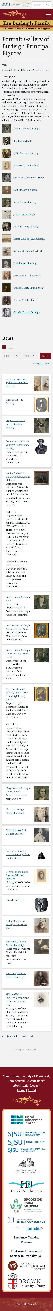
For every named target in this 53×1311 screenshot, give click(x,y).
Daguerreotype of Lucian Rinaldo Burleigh (15, 424)
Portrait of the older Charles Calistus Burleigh (17, 875)
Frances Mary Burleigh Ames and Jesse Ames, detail (18, 654)
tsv (26, 1036)
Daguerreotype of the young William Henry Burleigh (17, 445)
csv (4, 1036)
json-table (12, 1036)
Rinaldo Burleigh (15, 900)
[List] (11, 347)
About (32, 1090)
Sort (45, 355)
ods (22, 1036)
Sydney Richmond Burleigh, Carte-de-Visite (16, 924)
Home (21, 1090)
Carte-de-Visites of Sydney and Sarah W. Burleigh (17, 382)
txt (31, 1036)
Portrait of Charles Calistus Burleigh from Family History (18, 854)
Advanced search (26, 5)
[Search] (47, 4)
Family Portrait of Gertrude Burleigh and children (18, 477)
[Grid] (4, 347)
